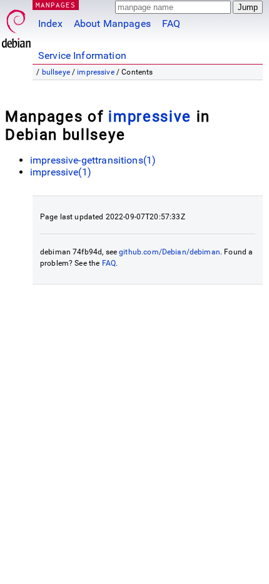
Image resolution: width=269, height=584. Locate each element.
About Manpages (112, 23)
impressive (95, 72)
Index (50, 23)
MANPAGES (56, 5)
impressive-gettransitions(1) (93, 160)
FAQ (171, 23)
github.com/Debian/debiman (169, 252)
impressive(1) (60, 172)
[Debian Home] (16, 25)
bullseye (56, 72)
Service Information (82, 55)
